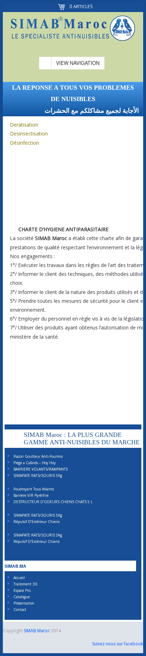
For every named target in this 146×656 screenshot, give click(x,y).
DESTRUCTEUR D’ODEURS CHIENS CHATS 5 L (52, 501)
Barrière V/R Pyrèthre (31, 495)
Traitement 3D (25, 584)
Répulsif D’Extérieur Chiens (36, 521)
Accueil (19, 577)
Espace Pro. (22, 590)
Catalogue (21, 596)
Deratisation (24, 124)
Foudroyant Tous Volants (33, 489)
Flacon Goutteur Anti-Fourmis (38, 456)
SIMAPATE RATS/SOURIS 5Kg (37, 475)
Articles (80, 6)
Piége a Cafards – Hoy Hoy (34, 462)
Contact (19, 609)
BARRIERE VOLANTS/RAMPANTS (40, 469)
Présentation (23, 603)
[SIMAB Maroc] (73, 29)
